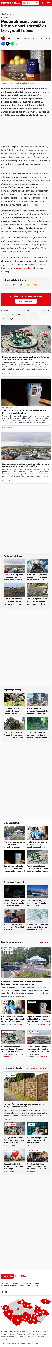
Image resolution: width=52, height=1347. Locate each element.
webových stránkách (23, 268)
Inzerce (35, 1286)
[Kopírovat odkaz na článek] (17, 44)
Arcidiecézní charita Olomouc (22, 311)
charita (5, 315)
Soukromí (5, 1283)
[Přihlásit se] (43, 3)
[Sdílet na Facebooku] (3, 44)
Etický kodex (26, 1283)
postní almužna (25, 319)
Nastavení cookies (8, 1286)
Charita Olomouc (19, 315)
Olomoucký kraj (9, 319)
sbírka (37, 319)
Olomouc (33, 315)
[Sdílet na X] (8, 44)
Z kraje (12, 14)
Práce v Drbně (24, 1286)
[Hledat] (37, 3)
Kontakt (36, 1283)
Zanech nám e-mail (26, 301)
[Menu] (48, 3)
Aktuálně (4, 14)
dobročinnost (43, 311)
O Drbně (15, 1283)
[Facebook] (2, 1291)
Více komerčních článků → (37, 1068)
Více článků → (45, 942)
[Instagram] (6, 1291)
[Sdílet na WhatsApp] (12, 44)
